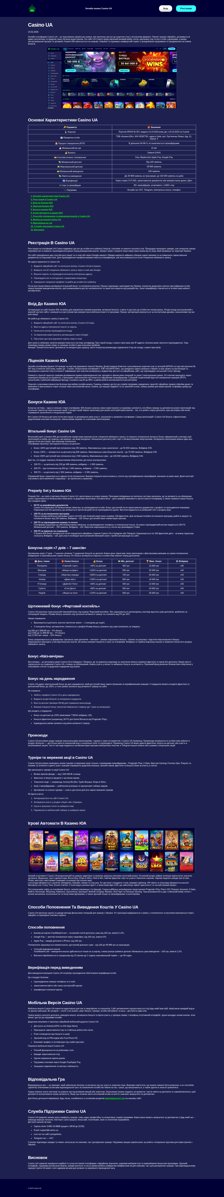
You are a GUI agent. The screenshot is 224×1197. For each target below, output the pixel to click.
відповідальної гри (115, 1098)
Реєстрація (91, 18)
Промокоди (91, 33)
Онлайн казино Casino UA (98, 8)
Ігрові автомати (93, 28)
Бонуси (89, 23)
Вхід (87, 13)
